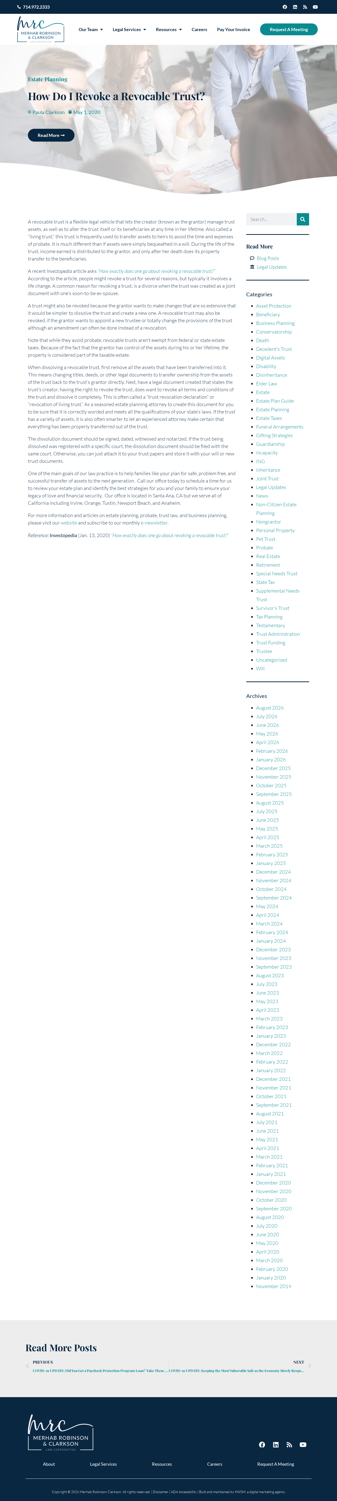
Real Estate (268, 556)
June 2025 (267, 820)
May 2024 (267, 906)
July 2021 (267, 1122)
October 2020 (271, 1200)
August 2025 (270, 803)
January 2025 (271, 863)
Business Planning (275, 323)
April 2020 (267, 1252)
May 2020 (267, 1243)
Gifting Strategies (274, 435)
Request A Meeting (289, 29)
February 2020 (272, 1269)
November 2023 (273, 958)
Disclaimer (160, 1492)
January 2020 (271, 1278)
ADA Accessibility (184, 1492)
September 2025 (274, 794)
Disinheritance (271, 375)
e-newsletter (154, 523)
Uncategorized (271, 660)
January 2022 (271, 1070)
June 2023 (267, 993)
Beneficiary (268, 314)
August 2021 (270, 1113)
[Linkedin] (295, 6)
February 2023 (272, 1027)
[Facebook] (285, 6)
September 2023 (274, 967)
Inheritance (268, 470)
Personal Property (275, 530)
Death (262, 340)
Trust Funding (270, 642)
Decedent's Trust (274, 349)
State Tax (265, 582)
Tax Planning (269, 617)
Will (260, 668)
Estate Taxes (269, 418)
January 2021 (271, 1174)
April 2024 (267, 915)
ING (260, 461)
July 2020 (267, 1226)
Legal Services (127, 29)
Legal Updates (271, 487)
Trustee (264, 651)
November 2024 (273, 880)
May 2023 (267, 1001)
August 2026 (270, 708)
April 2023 (267, 1010)
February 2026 (272, 751)
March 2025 (269, 846)
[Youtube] (315, 6)
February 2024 (272, 932)
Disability (266, 366)
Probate (264, 547)
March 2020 (269, 1260)
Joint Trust (267, 478)
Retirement (268, 565)
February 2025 (272, 854)
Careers (199, 29)
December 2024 (273, 872)
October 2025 (271, 785)
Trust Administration (278, 634)
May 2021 (267, 1139)
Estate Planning (47, 79)
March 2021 (269, 1157)
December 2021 (273, 1079)
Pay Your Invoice (233, 29)
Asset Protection (273, 306)
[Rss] (305, 6)
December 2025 (273, 768)
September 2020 (274, 1208)
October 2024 (271, 889)
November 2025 (273, 777)
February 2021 (272, 1165)
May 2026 (267, 734)
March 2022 (269, 1053)
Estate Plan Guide (275, 401)
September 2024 (274, 898)
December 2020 (273, 1183)
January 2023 (271, 1036)
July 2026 (267, 716)
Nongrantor (268, 522)
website (69, 523)
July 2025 (267, 811)
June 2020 (267, 1234)
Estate (263, 392)
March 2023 (269, 1018)
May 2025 (267, 829)
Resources (166, 29)
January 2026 (271, 759)
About (49, 1464)
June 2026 (267, 725)
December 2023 (273, 949)
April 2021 (267, 1148)
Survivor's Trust (272, 608)
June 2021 (267, 1131)
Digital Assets (270, 358)
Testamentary (270, 625)
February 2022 (272, 1062)
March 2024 (269, 923)
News (262, 496)
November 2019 (273, 1286)
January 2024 (271, 941)
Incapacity (267, 453)
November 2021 (273, 1088)
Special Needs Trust (277, 573)
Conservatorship (274, 332)
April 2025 (267, 837)
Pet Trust (265, 539)
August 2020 (270, 1217)
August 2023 (270, 975)
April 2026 (267, 742)
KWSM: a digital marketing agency (260, 1492)
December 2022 (273, 1044)
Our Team (88, 29)
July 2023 (267, 984)
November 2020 (273, 1191)
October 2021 (271, 1096)
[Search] (303, 219)
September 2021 (274, 1105)
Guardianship (270, 444)
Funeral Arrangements (279, 427)
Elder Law (266, 383)
